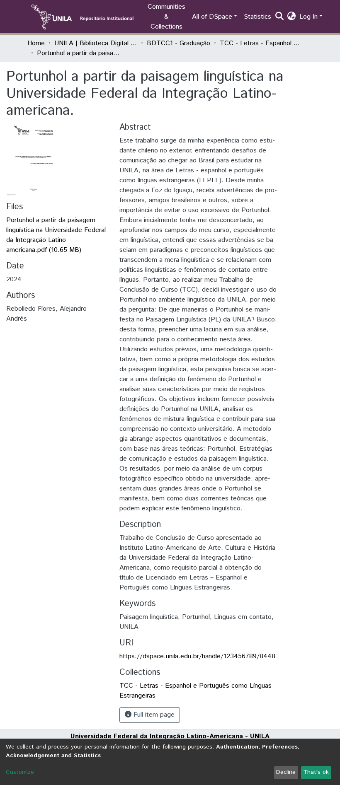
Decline (286, 772)
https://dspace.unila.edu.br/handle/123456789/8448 (197, 656)
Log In (308, 17)
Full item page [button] (153, 715)
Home (36, 43)
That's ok (316, 772)
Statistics (257, 17)
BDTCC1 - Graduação (178, 43)
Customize (20, 772)
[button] (292, 17)
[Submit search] (279, 17)
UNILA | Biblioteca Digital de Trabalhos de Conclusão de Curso (95, 43)
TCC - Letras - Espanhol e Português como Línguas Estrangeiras (261, 43)
